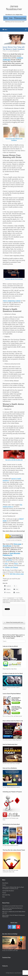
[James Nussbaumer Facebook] (10, 927)
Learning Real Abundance (8, 890)
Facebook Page (6, 957)
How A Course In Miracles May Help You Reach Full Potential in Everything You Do (13, 887)
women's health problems (15, 601)
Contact (4, 885)
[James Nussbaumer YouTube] (18, 927)
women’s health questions (12, 479)
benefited (9, 560)
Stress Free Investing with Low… (14, 622)
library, (16, 563)
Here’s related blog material (11, 301)
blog (6, 563)
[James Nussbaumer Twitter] (14, 927)
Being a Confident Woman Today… (14, 627)
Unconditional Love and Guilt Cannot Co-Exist (12, 906)
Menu (6, 29)
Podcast (4, 892)
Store (3, 897)
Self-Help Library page (17, 574)
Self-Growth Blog (6, 895)
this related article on (12, 505)
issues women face (14, 599)
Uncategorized (10, 598)
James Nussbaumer (14, 51)
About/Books (5, 883)
